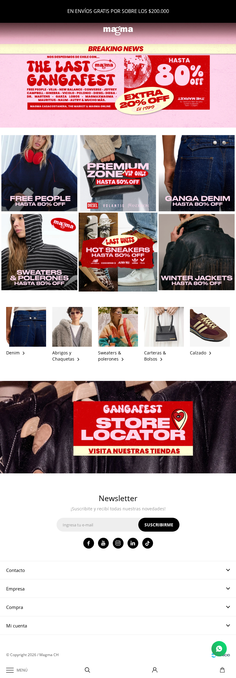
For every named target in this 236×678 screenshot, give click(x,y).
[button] (87, 670)
